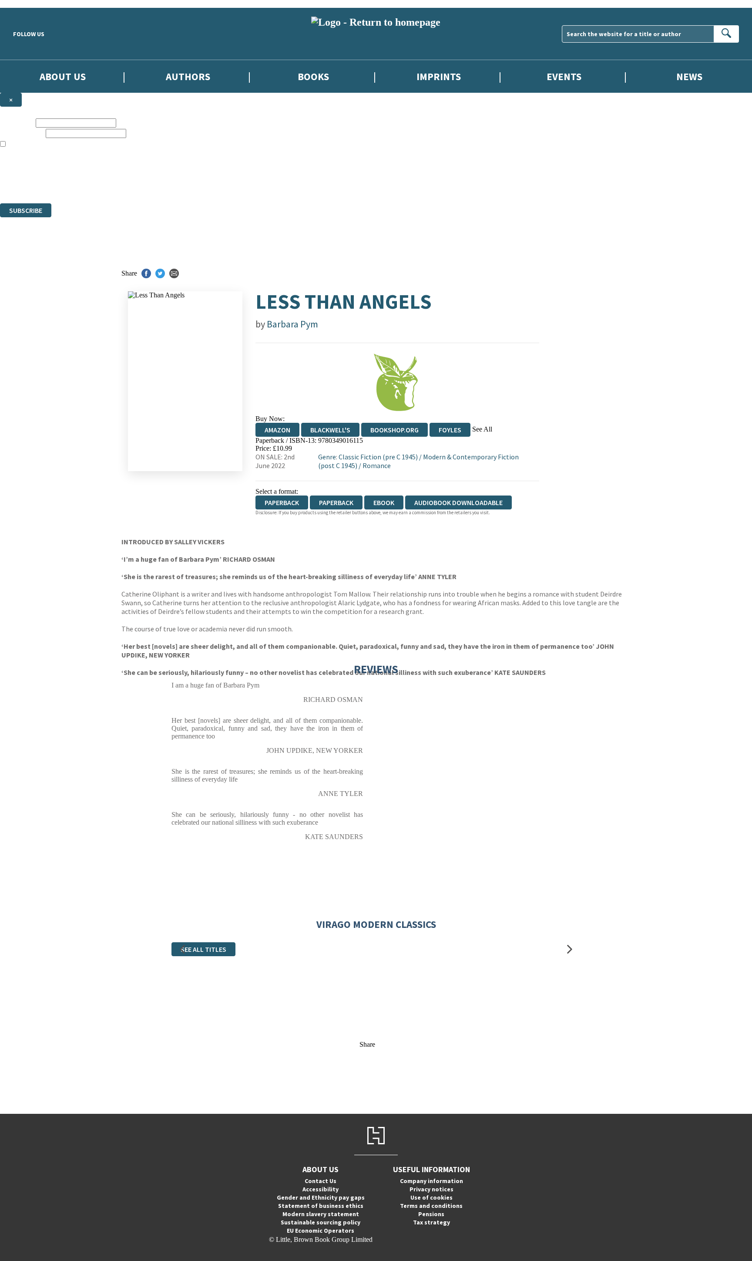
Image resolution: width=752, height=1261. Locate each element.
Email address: (22, 133)
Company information (431, 1181)
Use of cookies (431, 1197)
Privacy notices (431, 1189)
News (689, 76)
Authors (188, 76)
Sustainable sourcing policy (320, 1222)
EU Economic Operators (320, 1230)
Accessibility (320, 1189)
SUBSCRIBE (25, 210)
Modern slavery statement (320, 1214)
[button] (182, 949)
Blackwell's (330, 429)
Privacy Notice (171, 183)
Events (564, 76)
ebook (383, 502)
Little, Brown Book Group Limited (108, 168)
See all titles (203, 949)
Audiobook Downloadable (458, 502)
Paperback (336, 502)
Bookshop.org (394, 429)
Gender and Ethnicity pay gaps (321, 1197)
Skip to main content (28, 3)
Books (313, 76)
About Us (63, 76)
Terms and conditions (431, 1206)
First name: (17, 122)
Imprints (438, 76)
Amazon (277, 429)
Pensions (431, 1214)
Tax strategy (431, 1222)
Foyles (450, 429)
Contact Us (320, 1181)
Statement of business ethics (320, 1206)
